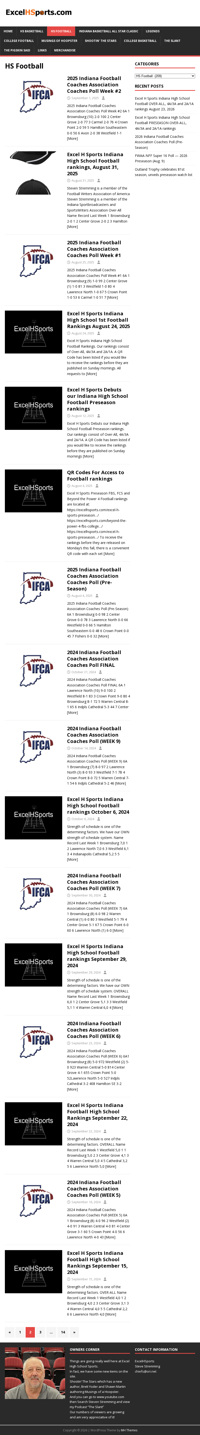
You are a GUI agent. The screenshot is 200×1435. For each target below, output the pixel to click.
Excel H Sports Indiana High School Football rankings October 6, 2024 (98, 805)
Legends (153, 31)
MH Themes (129, 1430)
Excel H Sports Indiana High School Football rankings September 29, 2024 (97, 956)
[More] (72, 138)
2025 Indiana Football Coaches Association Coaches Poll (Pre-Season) (94, 579)
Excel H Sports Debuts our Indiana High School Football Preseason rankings (97, 399)
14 (63, 1332)
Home (8, 31)
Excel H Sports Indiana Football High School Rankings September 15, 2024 (97, 1262)
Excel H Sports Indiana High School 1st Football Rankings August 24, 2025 (98, 319)
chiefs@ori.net (145, 1371)
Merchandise (65, 50)
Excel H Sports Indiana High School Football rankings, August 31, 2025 (95, 164)
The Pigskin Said (17, 50)
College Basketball (140, 41)
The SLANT (172, 41)
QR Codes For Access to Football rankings (95, 475)
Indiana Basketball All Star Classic (108, 31)
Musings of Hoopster (59, 41)
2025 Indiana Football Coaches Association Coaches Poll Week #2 (94, 84)
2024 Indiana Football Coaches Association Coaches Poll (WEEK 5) (94, 1188)
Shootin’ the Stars (100, 41)
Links (42, 50)
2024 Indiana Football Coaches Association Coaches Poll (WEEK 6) (94, 1029)
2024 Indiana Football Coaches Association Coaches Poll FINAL (94, 658)
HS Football (61, 31)
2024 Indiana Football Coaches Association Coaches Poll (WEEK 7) (94, 882)
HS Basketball (31, 31)
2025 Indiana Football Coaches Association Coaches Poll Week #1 (94, 249)
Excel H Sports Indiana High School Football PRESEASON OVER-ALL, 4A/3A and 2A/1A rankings (162, 123)
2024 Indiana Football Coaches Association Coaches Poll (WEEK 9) (94, 734)
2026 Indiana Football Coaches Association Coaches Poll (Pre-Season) (159, 142)
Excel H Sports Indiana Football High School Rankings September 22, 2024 (97, 1115)
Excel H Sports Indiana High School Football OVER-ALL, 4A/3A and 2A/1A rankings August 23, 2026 (164, 104)
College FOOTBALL (19, 41)
